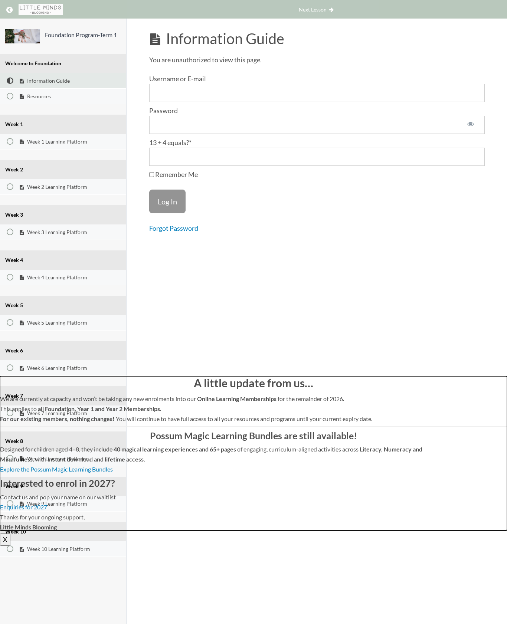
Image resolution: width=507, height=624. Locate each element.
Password (163, 110)
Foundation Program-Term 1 (81, 34)
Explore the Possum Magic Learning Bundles (56, 469)
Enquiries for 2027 (23, 506)
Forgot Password (173, 228)
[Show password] (471, 125)
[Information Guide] (22, 36)
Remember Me (176, 174)
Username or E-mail (177, 79)
